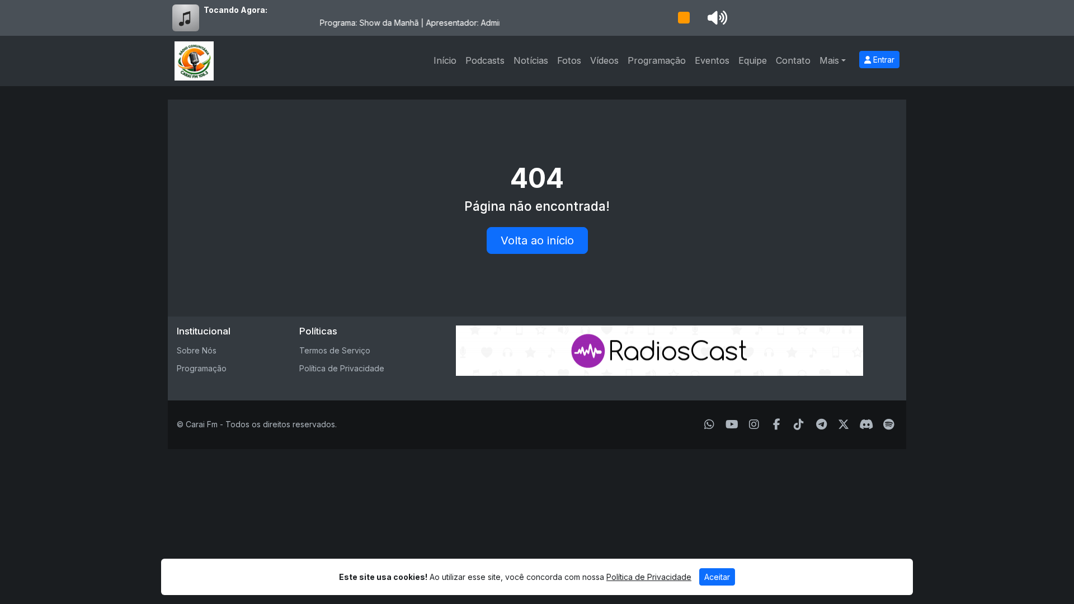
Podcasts (485, 60)
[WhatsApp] (709, 424)
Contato (793, 60)
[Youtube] (732, 424)
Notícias (531, 60)
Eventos (712, 60)
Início (445, 60)
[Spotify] (888, 424)
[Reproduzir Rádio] (683, 17)
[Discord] (866, 424)
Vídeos (604, 60)
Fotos (569, 60)
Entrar (882, 59)
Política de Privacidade (341, 368)
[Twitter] (843, 424)
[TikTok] (799, 424)
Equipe (752, 60)
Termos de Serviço (334, 350)
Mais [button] (829, 60)
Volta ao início (537, 240)
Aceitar (717, 577)
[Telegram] (821, 424)
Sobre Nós (196, 350)
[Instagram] (754, 424)
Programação (657, 60)
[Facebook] (776, 424)
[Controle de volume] (715, 17)
